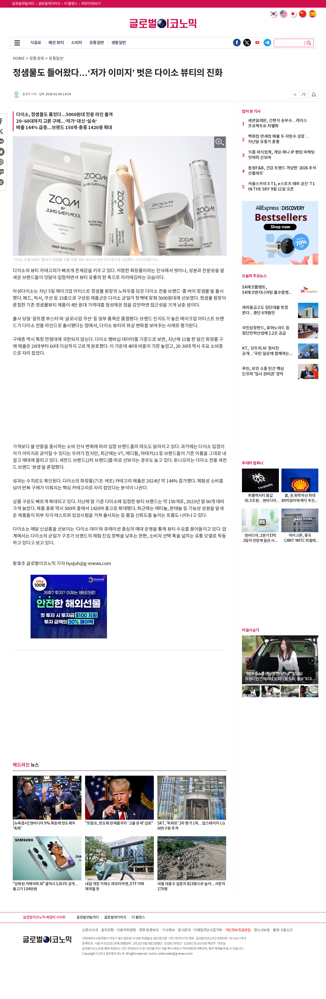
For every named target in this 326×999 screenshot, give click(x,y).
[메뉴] (17, 42)
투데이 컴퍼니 (252, 463)
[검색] (309, 43)
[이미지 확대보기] (220, 142)
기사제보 (168, 930)
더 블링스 (71, 4)
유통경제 (36, 58)
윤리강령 (107, 930)
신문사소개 (90, 930)
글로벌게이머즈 (49, 4)
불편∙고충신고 (283, 930)
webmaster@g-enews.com (175, 953)
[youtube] (257, 42)
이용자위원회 (126, 930)
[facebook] (237, 42)
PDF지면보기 (91, 4)
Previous (248, 660)
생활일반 (118, 42)
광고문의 (184, 930)
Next (312, 660)
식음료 (35, 42)
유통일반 (96, 42)
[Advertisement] (120, 400)
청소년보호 (262, 930)
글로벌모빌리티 (23, 4)
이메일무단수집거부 (208, 930)
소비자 (76, 42)
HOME (18, 58)
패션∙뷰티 (56, 42)
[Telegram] (267, 42)
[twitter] (247, 42)
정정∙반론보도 (149, 930)
